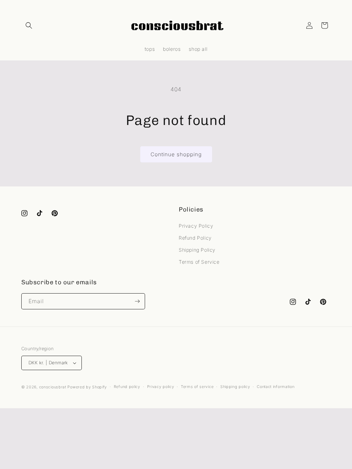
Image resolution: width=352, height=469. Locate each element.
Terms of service (197, 386)
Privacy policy (160, 386)
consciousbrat (52, 387)
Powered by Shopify (87, 387)
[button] (28, 25)
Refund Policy (195, 238)
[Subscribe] (137, 301)
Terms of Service (199, 262)
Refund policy (127, 386)
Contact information (275, 386)
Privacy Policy (196, 226)
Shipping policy (235, 386)
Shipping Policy (197, 250)
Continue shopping (176, 154)
